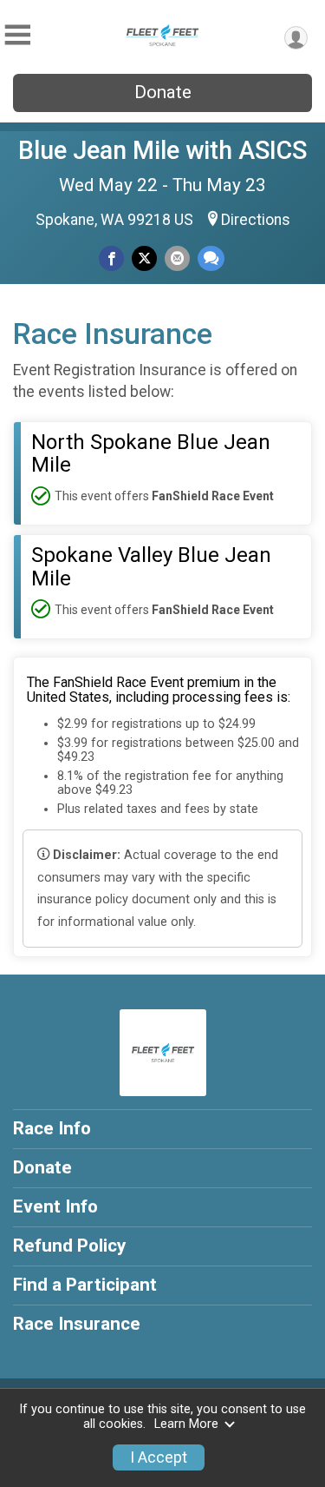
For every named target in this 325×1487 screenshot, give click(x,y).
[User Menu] (296, 38)
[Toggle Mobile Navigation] (17, 35)
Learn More (186, 1424)
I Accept (158, 1457)
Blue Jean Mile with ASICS (162, 150)
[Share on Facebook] (111, 258)
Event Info (55, 1206)
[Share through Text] (211, 258)
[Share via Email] (177, 258)
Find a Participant (85, 1284)
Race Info (52, 1128)
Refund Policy (69, 1245)
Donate (163, 92)
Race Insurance (76, 1323)
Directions (255, 219)
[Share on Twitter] (144, 258)
